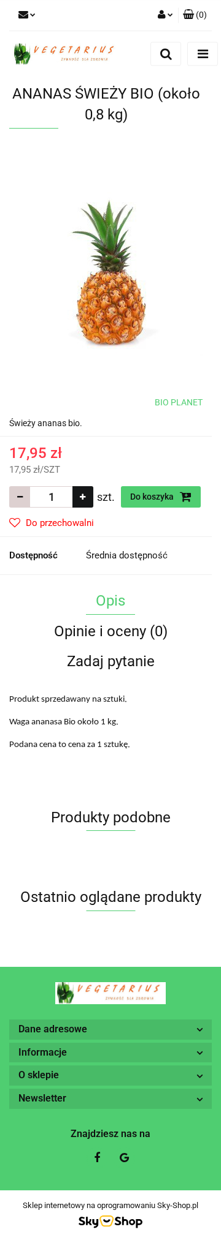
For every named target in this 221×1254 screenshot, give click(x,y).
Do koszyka (153, 496)
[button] (195, 15)
